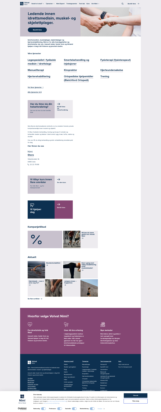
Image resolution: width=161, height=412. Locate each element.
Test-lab (82, 4)
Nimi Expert (60, 4)
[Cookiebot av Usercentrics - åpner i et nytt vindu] (22, 408)
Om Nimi (95, 4)
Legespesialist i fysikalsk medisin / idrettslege (89, 370)
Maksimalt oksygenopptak (104, 373)
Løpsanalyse (104, 369)
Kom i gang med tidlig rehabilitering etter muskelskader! (89, 265)
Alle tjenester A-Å (35, 92)
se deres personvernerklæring (57, 401)
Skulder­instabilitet (53, 263)
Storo (31, 154)
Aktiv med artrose (123, 364)
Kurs (88, 4)
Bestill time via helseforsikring (62, 108)
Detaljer (100, 408)
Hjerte (66, 372)
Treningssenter (71, 4)
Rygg (65, 369)
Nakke (66, 364)
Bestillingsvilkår (32, 388)
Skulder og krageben (70, 367)
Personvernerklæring (34, 390)
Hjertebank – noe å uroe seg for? (36, 282)
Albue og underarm (69, 377)
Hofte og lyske (68, 382)
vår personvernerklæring (51, 403)
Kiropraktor (70, 70)
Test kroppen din (105, 361)
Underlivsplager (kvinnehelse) (68, 385)
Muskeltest (103, 385)
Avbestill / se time (33, 384)
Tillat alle (135, 395)
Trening (104, 76)
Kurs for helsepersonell (125, 367)
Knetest (102, 388)
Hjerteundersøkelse (111, 70)
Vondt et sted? (38, 4)
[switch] (59, 408)
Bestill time (31, 382)
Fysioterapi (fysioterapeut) (115, 60)
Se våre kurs (61, 182)
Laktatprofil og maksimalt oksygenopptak (107, 377)
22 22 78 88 (34, 164)
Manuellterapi (36, 70)
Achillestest (103, 390)
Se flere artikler (34, 299)
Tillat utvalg (135, 401)
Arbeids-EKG (104, 380)
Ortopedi (84, 379)
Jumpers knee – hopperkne (70, 282)
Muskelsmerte (68, 374)
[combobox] (122, 3)
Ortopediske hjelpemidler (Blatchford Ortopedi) (89, 382)
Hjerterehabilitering (39, 76)
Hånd (65, 379)
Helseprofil (103, 364)
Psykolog (84, 385)
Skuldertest (103, 383)
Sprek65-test (104, 367)
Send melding (31, 386)
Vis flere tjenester (35, 87)
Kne (65, 389)
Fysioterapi (85, 367)
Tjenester (50, 4)
